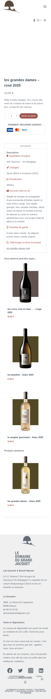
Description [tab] (25, 146)
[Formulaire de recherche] (45, 20)
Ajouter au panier (28, 116)
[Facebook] (10, 670)
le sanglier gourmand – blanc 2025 (25, 437)
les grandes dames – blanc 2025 (23, 501)
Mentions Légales (25, 677)
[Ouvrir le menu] (45, 6)
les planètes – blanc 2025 (20, 375)
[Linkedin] (41, 670)
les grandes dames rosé (18, 248)
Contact (39, 676)
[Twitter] (20, 670)
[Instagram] (31, 670)
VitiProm (27, 693)
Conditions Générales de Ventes (20, 677)
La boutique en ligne (16, 676)
